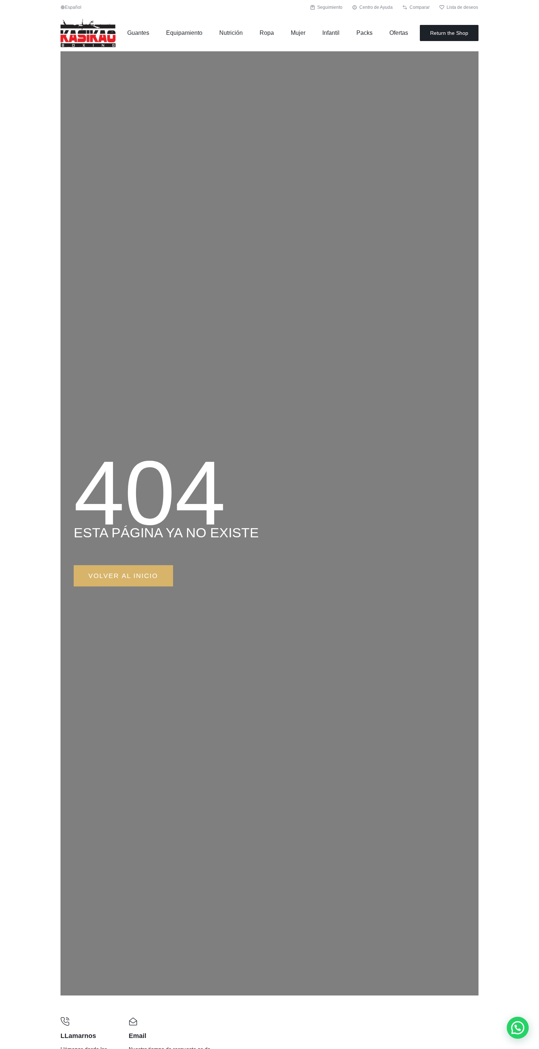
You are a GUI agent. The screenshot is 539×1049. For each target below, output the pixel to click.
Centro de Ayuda (376, 7)
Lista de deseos (462, 7)
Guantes (138, 33)
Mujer (298, 33)
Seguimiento (329, 7)
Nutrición (231, 33)
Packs (364, 33)
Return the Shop (449, 33)
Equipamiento (184, 33)
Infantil (331, 33)
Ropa (267, 33)
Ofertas (398, 33)
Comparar (420, 7)
